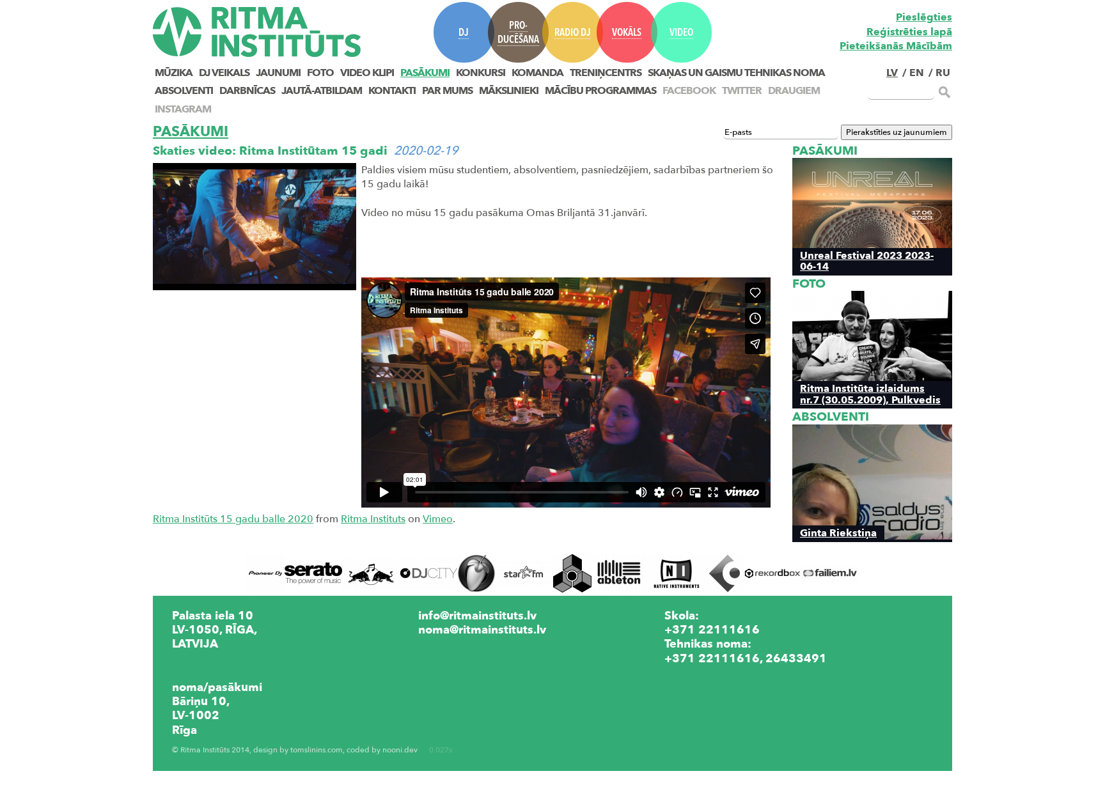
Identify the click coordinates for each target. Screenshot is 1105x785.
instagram (183, 109)
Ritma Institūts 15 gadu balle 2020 (233, 519)
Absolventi (184, 91)
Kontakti (392, 91)
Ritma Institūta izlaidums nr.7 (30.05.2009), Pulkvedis (870, 394)
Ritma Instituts (373, 519)
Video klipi (367, 73)
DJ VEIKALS (224, 73)
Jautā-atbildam (321, 91)
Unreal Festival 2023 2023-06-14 (867, 261)
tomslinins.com (316, 750)
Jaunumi (278, 73)
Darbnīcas (247, 91)
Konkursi (480, 73)
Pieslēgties (924, 17)
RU (943, 73)
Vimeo (438, 519)
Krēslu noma (699, 672)
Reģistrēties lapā (909, 32)
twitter (742, 91)
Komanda (537, 73)
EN (916, 73)
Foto (320, 73)
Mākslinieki (508, 91)
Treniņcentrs (605, 73)
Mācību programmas (600, 91)
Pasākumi (425, 73)
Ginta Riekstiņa (838, 533)
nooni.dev (400, 750)
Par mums (447, 91)
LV (892, 73)
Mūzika (173, 73)
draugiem (794, 91)
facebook (689, 91)
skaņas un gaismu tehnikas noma (736, 73)
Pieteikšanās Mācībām (896, 46)
